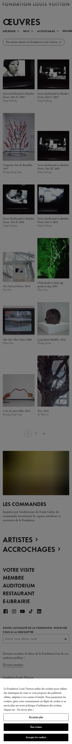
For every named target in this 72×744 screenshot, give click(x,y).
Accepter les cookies (36, 737)
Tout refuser (36, 727)
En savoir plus (36, 717)
